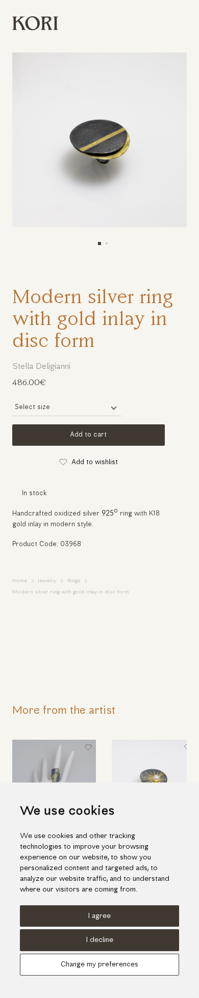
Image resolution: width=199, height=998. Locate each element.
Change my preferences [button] (99, 964)
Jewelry (47, 581)
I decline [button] (99, 940)
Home (19, 581)
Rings (73, 581)
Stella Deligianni (41, 367)
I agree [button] (99, 916)
